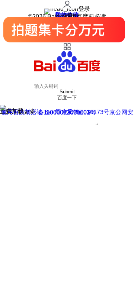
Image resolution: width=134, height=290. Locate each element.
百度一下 (67, 97)
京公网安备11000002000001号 (85, 112)
